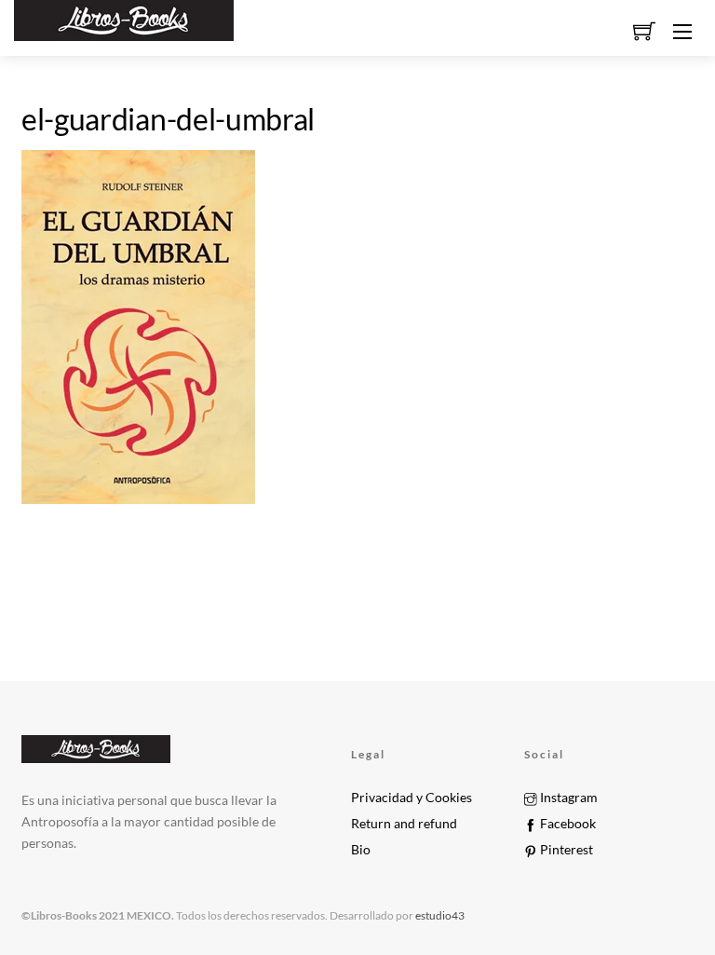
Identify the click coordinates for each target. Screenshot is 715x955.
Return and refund (404, 823)
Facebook (566, 823)
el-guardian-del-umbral (168, 119)
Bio (361, 849)
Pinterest (565, 849)
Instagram (567, 797)
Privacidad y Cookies (411, 797)
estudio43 (439, 915)
